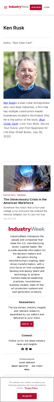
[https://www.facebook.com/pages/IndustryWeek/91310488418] (22, 349)
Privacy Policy (31, 388)
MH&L (27, 369)
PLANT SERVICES (27, 363)
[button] (5, 7)
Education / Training (14, 195)
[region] (27, 389)
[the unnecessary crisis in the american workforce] (27, 178)
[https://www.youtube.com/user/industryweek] (30, 349)
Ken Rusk (9, 102)
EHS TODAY (37, 366)
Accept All (27, 396)
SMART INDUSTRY (19, 366)
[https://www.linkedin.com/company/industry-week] (26, 349)
